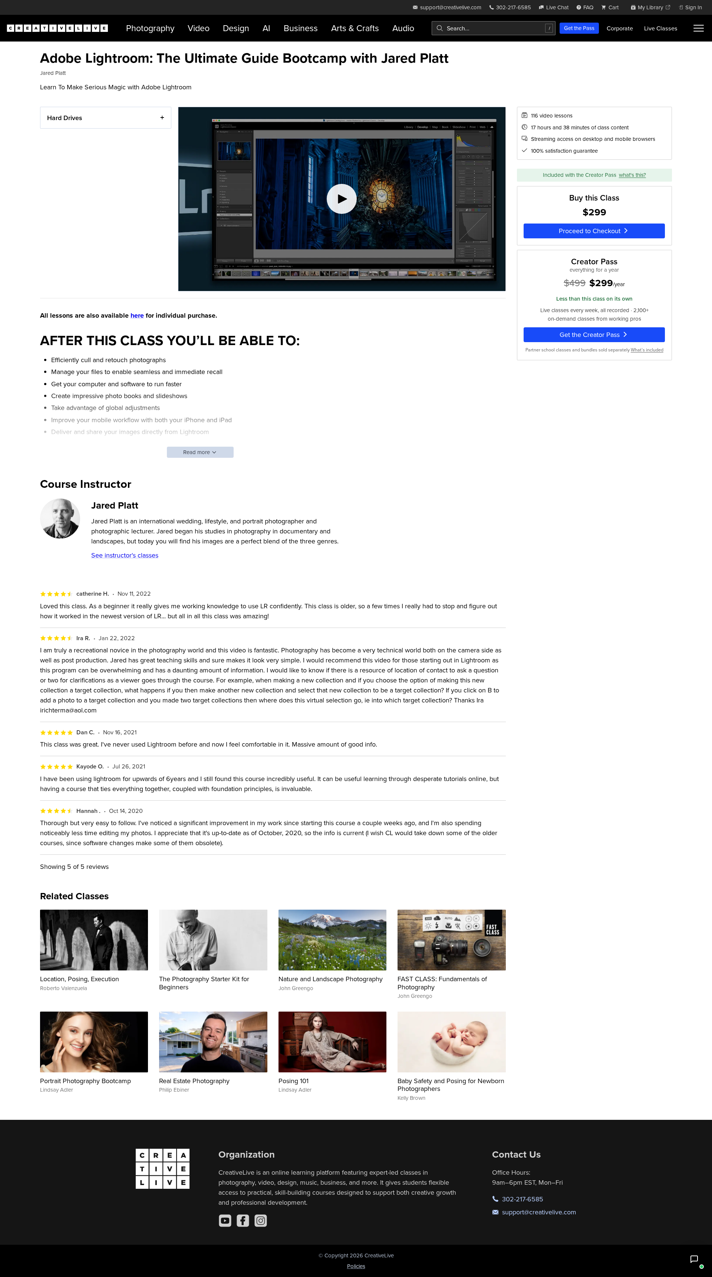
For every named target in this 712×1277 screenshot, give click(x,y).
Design (236, 28)
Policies (356, 1266)
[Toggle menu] (698, 28)
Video (199, 28)
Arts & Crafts (355, 28)
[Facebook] (243, 1220)
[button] (694, 1259)
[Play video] (341, 199)
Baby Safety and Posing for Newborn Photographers (451, 1085)
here (137, 315)
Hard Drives (64, 117)
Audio (403, 28)
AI (266, 28)
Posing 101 (293, 1080)
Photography (150, 28)
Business (301, 28)
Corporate (620, 28)
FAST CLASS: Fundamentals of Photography (442, 983)
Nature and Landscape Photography (330, 978)
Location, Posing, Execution (79, 978)
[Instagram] (260, 1220)
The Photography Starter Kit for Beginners (204, 983)
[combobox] (493, 28)
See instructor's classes (124, 555)
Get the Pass (579, 28)
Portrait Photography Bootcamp (85, 1080)
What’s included (647, 349)
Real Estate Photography (194, 1080)
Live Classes (661, 28)
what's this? (632, 175)
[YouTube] (225, 1220)
